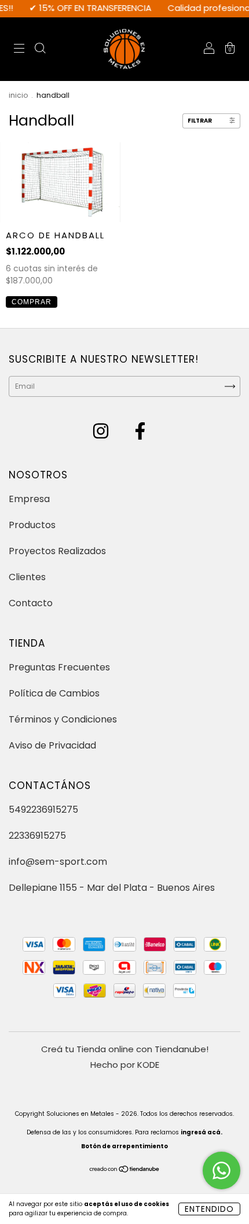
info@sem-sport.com (58, 861)
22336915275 (37, 835)
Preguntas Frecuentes (59, 667)
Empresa (29, 499)
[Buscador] (40, 49)
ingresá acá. (201, 1132)
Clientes (27, 577)
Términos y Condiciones (63, 719)
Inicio (18, 95)
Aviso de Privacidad (52, 745)
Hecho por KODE (124, 1065)
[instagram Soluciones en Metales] (101, 433)
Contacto (31, 603)
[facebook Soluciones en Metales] (140, 433)
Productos (32, 525)
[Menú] (19, 49)
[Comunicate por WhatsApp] (221, 1170)
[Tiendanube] (125, 1170)
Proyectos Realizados (57, 551)
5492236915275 (43, 809)
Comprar (32, 302)
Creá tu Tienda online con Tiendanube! (124, 1049)
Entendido (209, 1209)
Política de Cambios (54, 693)
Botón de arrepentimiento (124, 1146)
